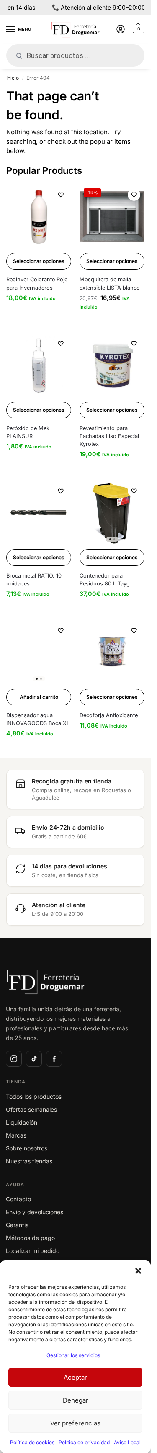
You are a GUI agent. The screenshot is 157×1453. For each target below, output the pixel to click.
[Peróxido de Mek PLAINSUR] (38, 365)
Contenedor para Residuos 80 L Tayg (105, 580)
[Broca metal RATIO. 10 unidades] (38, 512)
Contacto (18, 1199)
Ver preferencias (75, 1423)
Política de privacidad (84, 1442)
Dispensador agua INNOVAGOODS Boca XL (37, 719)
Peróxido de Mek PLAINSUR (27, 432)
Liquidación (21, 1122)
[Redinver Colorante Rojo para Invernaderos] (38, 216)
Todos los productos (34, 1096)
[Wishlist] (60, 194)
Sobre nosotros (26, 1148)
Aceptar (75, 1377)
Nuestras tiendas (29, 1161)
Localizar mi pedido (32, 1250)
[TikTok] (34, 1059)
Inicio (12, 78)
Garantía (17, 1224)
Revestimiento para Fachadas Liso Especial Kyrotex (109, 436)
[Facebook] (54, 1059)
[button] (138, 1271)
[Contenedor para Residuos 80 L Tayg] (112, 512)
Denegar (75, 1400)
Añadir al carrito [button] (39, 697)
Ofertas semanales (31, 1109)
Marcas (16, 1135)
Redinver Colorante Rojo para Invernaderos (37, 283)
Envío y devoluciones (34, 1211)
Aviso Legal (127, 1442)
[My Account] (121, 29)
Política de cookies (32, 1442)
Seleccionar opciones (38, 261)
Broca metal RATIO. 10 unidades (34, 580)
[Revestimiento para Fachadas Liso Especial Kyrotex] (112, 365)
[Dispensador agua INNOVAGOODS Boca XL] (38, 652)
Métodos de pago (30, 1237)
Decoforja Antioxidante (109, 715)
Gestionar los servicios (73, 1355)
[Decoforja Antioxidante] (112, 652)
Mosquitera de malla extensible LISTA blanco (110, 283)
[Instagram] (14, 1059)
